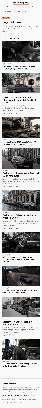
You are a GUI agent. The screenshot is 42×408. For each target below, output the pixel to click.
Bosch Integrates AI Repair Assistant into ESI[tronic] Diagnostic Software (18, 67)
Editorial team (18, 395)
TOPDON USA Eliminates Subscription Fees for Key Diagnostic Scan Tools (19, 364)
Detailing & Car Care (31, 7)
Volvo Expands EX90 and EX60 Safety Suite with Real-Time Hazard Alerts (19, 291)
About (10, 395)
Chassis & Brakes (16, 7)
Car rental (5, 7)
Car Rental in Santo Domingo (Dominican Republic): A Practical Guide (19, 100)
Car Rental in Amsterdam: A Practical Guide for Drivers (20, 174)
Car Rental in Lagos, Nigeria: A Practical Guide (17, 323)
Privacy (33, 395)
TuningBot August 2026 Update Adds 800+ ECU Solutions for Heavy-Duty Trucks (19, 143)
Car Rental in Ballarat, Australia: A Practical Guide (19, 216)
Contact (26, 395)
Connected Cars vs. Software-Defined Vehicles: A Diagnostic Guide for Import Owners (18, 259)
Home (4, 395)
